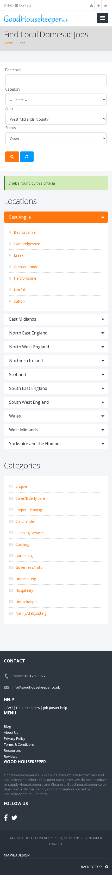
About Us (11, 732)
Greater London (27, 266)
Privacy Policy (14, 738)
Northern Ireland (26, 360)
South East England (28, 388)
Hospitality (23, 590)
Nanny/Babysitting (30, 613)
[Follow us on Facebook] (6, 819)
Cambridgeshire (26, 243)
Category (12, 89)
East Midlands (22, 319)
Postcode (13, 69)
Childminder (24, 521)
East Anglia (20, 217)
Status (10, 127)
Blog (7, 726)
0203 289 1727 (34, 675)
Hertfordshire (24, 278)
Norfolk (20, 289)
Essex (18, 255)
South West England (29, 402)
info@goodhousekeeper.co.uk (36, 687)
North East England (28, 333)
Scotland (17, 374)
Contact (24, 5)
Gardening (23, 555)
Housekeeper (26, 601)
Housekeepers (28, 707)
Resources (12, 750)
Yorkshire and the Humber (35, 444)
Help (10, 5)
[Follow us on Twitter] (14, 819)
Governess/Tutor (29, 567)
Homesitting (25, 578)
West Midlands (23, 430)
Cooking (21, 544)
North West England (29, 347)
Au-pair (20, 486)
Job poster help (55, 707)
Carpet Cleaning (28, 509)
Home (8, 42)
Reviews (10, 756)
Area (9, 108)
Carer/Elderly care (29, 498)
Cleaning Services (29, 532)
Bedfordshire (24, 232)
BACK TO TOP (92, 866)
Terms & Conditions (19, 744)
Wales (15, 416)
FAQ (10, 707)
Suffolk (19, 301)
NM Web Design (17, 855)
